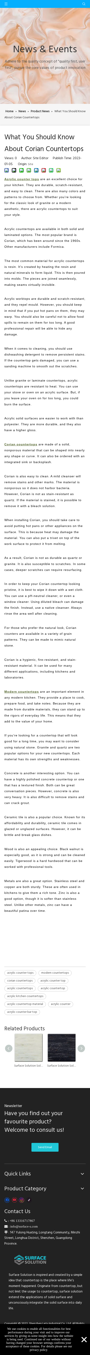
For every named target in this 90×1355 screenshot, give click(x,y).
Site (30, 164)
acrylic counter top (53, 980)
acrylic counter (60, 1004)
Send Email (45, 1147)
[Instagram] (21, 1200)
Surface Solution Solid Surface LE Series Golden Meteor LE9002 (61, 1066)
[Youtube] (14, 1200)
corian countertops (20, 980)
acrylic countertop (53, 988)
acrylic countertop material (25, 1004)
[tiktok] (29, 1200)
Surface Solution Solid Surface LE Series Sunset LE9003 (28, 1066)
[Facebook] (7, 1200)
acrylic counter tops (20, 973)
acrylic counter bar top (22, 1012)
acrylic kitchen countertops (25, 996)
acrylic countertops (20, 988)
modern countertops (55, 973)
